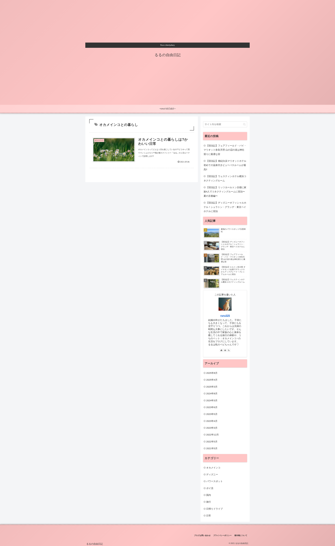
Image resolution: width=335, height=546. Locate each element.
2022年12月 (212, 434)
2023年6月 (211, 407)
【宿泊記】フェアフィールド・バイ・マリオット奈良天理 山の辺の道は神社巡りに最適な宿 (225, 149)
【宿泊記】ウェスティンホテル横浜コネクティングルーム (225, 178)
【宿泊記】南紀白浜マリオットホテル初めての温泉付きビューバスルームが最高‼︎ (225, 165)
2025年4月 (211, 379)
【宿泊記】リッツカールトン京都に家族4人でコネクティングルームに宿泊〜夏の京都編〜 (225, 191)
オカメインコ (213, 467)
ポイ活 (209, 488)
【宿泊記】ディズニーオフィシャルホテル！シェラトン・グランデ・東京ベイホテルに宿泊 (225, 207)
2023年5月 (211, 414)
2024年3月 (211, 400)
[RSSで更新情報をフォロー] (228, 350)
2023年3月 (211, 428)
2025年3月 (211, 386)
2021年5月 (211, 448)
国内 (208, 495)
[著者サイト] (221, 350)
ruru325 (225, 315)
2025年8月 (211, 373)
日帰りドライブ (214, 508)
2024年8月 (211, 393)
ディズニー (212, 474)
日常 (208, 515)
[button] (244, 124)
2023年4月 (211, 421)
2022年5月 (211, 441)
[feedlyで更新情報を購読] (225, 350)
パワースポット (214, 481)
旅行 (208, 502)
